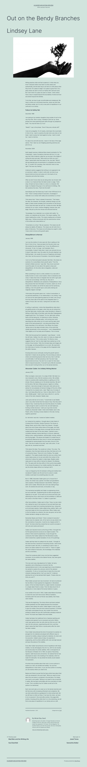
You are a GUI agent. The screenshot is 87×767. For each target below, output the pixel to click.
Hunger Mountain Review (43, 5)
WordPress (77, 761)
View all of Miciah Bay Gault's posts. (40, 729)
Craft (60, 710)
